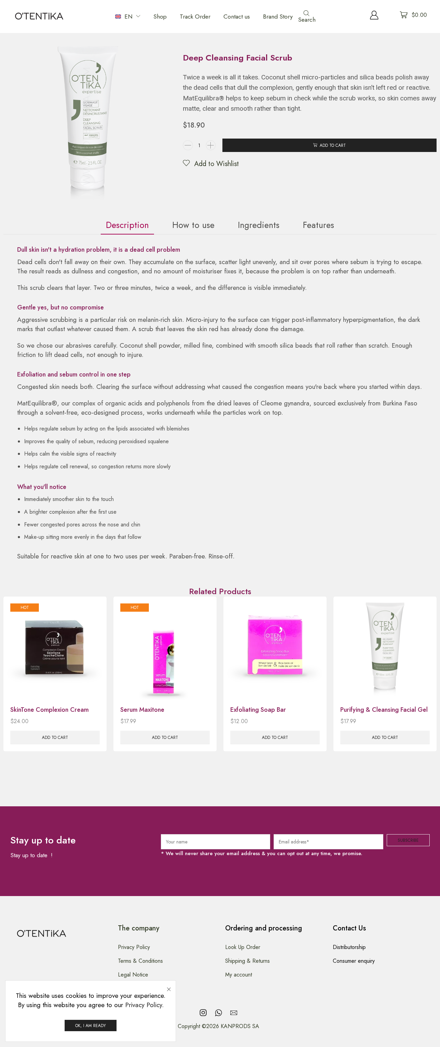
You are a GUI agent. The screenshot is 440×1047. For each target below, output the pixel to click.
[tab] (127, 225)
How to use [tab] (193, 225)
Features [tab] (318, 225)
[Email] (233, 1012)
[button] (309, 16)
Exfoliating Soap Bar (258, 709)
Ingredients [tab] (258, 225)
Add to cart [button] (55, 737)
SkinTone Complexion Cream (49, 709)
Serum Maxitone (142, 709)
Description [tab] (127, 225)
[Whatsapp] (218, 1012)
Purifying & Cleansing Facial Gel (384, 709)
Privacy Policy (143, 1005)
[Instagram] (203, 1012)
